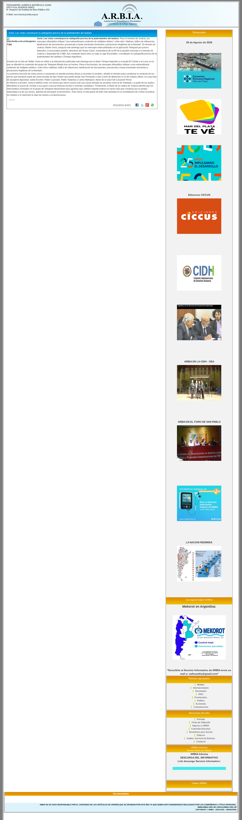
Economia (201, 704)
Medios (200, 684)
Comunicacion (201, 707)
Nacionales (201, 691)
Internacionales (201, 688)
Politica (201, 700)
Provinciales (201, 697)
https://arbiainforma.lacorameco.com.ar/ (199, 768)
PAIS (200, 694)
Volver (12, 100)
